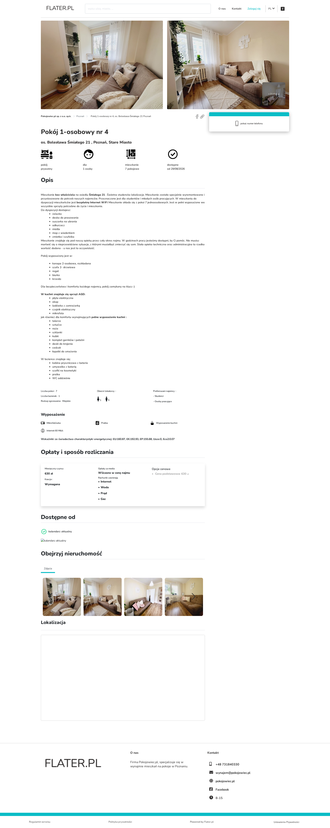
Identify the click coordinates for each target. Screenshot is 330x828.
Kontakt (236, 8)
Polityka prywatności (120, 822)
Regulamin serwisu (39, 822)
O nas (222, 8)
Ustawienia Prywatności (286, 822)
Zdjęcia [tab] (48, 568)
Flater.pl (209, 822)
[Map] (123, 678)
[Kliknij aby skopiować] (202, 116)
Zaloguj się (254, 8)
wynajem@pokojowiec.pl (233, 773)
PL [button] (270, 8)
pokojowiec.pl (225, 781)
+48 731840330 (227, 764)
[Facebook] (282, 8)
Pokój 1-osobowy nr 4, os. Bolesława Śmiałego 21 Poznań (121, 116)
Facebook (222, 790)
